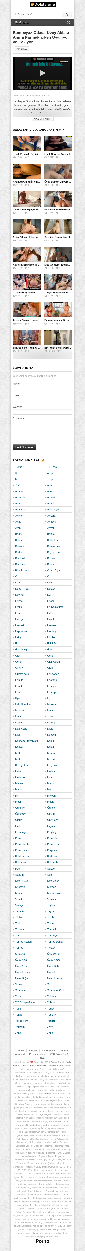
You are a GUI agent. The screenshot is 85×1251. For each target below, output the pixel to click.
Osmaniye (21, 832)
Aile (49, 491)
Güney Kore (22, 673)
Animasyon (53, 509)
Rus (17, 868)
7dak (18, 485)
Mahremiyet (48, 1050)
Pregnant (52, 850)
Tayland (51, 905)
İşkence (51, 704)
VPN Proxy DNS (59, 1054)
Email (16, 395)
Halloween (53, 673)
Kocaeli (51, 734)
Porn (18, 838)
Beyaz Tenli (54, 552)
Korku (18, 753)
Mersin (51, 789)
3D (16, 473)
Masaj (50, 783)
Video (18, 984)
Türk (17, 935)
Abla (49, 485)
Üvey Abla (21, 959)
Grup (50, 667)
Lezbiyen (20, 777)
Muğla (50, 801)
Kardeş (51, 722)
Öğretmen (20, 813)
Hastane (52, 680)
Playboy (52, 832)
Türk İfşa (52, 935)
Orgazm (51, 826)
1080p (18, 466)
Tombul (51, 917)
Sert (49, 874)
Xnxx (18, 996)
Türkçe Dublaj (55, 941)
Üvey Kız (52, 972)
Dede (50, 582)
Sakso (51, 868)
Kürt (17, 759)
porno (47, 1093)
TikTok (19, 917)
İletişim (33, 1050)
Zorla (50, 1033)
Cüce (18, 582)
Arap (18, 527)
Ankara (51, 515)
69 (16, 479)
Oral (17, 826)
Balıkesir (20, 546)
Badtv (18, 533)
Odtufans (20, 807)
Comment (18, 418)
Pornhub (52, 838)
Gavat (50, 649)
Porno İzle (53, 844)
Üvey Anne (21, 966)
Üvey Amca (53, 959)
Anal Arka (20, 509)
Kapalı (19, 722)
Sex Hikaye (21, 880)
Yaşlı (18, 1008)
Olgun (18, 819)
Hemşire (52, 686)
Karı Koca (21, 728)
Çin (17, 576)
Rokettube (53, 862)
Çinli (49, 576)
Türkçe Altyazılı (24, 941)
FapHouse (21, 631)
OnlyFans (52, 819)
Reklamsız (21, 862)
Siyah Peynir (54, 893)
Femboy (52, 631)
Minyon (51, 795)
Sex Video (53, 880)
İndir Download (23, 704)
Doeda (20, 1050)
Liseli (50, 777)
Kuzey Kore (22, 765)
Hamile (19, 680)
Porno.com (21, 850)
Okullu (51, 813)
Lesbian (51, 771)
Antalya (51, 521)
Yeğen (50, 1008)
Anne (18, 521)
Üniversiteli (53, 953)
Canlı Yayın (53, 570)
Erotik (18, 606)
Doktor (51, 588)
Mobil (18, 801)
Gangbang (21, 649)
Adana (19, 491)
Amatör (51, 497)
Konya (19, 746)
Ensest (51, 600)
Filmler (51, 637)
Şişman (51, 886)
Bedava (19, 552)
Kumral (51, 753)
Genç (50, 655)
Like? (24, 49)
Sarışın (19, 874)
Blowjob (51, 558)
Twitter (51, 947)
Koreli (50, 746)
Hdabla (19, 686)
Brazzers (20, 564)
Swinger (19, 905)
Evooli (50, 619)
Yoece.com (21, 1020)
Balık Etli (52, 540)
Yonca (25, 95)
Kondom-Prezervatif (26, 740)
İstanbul (19, 710)
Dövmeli (20, 594)
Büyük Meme (22, 570)
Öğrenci (51, 807)
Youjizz (51, 1020)
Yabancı (52, 1002)
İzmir (50, 710)
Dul (49, 594)
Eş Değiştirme (55, 606)
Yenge (18, 1014)
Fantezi (51, 625)
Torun (50, 923)
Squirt (18, 899)
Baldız (19, 540)
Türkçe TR (21, 947)
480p (50, 473)
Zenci (18, 1033)
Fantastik (20, 625)
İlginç (50, 698)
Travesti (20, 929)
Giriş (42, 1058)
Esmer (19, 613)
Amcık (51, 503)
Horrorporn (53, 692)
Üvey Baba (53, 966)
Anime (19, 515)
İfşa (17, 698)
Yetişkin (51, 1014)
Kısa (50, 728)
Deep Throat (22, 588)
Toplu (18, 923)
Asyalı (51, 527)
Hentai (19, 692)
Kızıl (18, 734)
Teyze (50, 911)
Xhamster (20, 990)
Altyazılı (20, 497)
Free (17, 643)
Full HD (51, 643)
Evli (49, 613)
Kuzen (51, 759)
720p (50, 479)
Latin (18, 771)
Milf (17, 795)
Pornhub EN (22, 844)
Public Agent (22, 856)
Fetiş (18, 637)
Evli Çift (19, 619)
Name (16, 383)
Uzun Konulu (54, 978)
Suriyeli (51, 899)
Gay (17, 655)
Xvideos (52, 996)
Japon (50, 716)
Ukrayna (20, 953)
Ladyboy (52, 765)
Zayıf (50, 1026)
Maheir (19, 783)
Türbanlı (52, 929)
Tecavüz (20, 911)
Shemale (20, 886)
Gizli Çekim (53, 661)
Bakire (51, 533)
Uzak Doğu (21, 978)
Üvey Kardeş (22, 972)
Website (17, 406)
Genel (18, 661)
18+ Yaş (52, 466)
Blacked (20, 558)
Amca (18, 503)
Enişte (19, 600)
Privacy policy (37, 1054)
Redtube (52, 856)
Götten (19, 667)
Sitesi (18, 893)
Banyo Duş (53, 546)
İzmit (18, 716)
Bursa (50, 564)
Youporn (20, 1026)
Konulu (51, 740)
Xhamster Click (56, 990)
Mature (19, 789)
